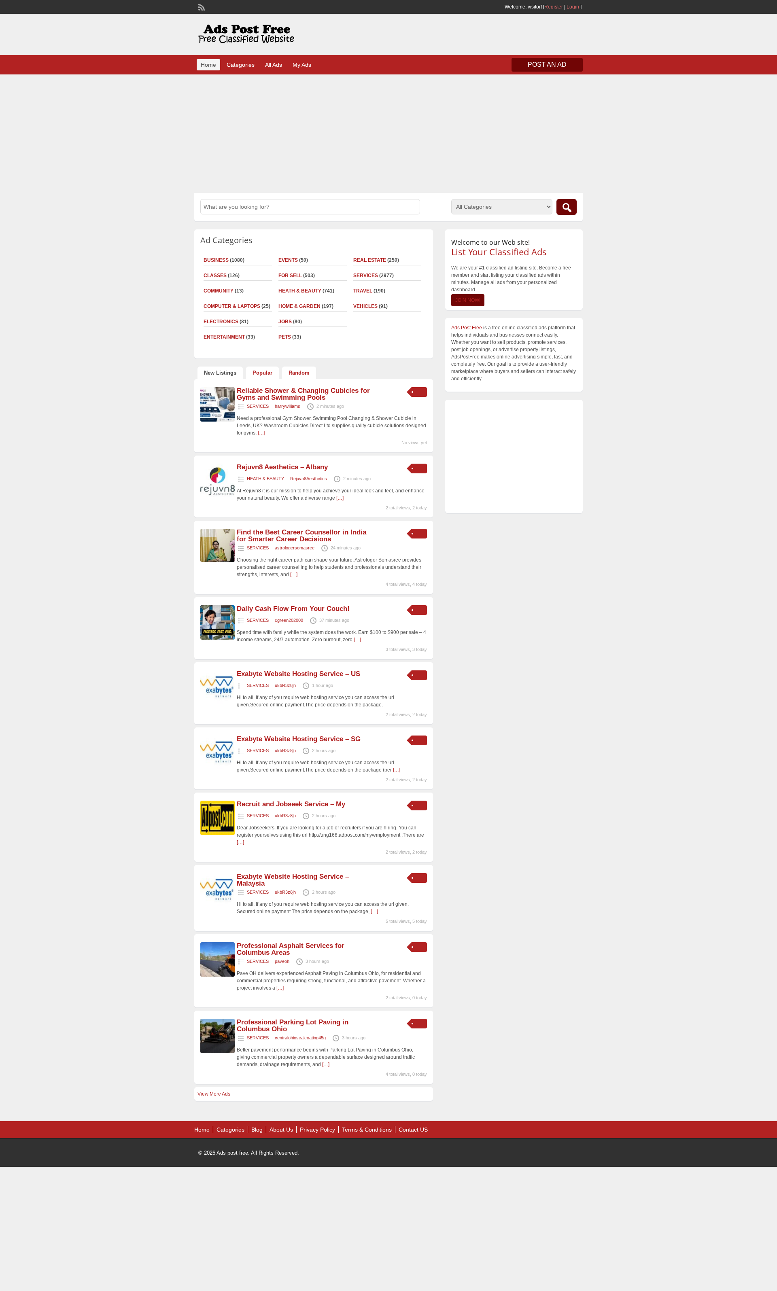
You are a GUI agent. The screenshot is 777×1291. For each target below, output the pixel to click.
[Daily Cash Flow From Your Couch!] (217, 638)
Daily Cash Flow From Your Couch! (293, 609)
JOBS (285, 321)
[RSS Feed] (200, 6)
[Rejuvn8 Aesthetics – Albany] (217, 496)
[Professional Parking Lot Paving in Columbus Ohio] (217, 1051)
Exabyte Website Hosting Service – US (298, 674)
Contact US (413, 1129)
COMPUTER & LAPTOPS (232, 306)
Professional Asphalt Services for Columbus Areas (290, 949)
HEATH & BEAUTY (299, 291)
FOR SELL (290, 275)
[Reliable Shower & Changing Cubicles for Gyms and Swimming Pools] (217, 420)
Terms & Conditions (367, 1129)
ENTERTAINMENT (224, 337)
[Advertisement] (388, 132)
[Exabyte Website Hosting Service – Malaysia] (217, 906)
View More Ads (213, 1094)
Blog (257, 1129)
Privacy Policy (317, 1129)
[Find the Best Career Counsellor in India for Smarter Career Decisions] (217, 560)
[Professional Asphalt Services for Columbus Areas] (217, 975)
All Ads (273, 64)
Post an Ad (547, 64)
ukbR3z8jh (285, 685)
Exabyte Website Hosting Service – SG (299, 739)
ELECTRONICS (221, 321)
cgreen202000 (289, 620)
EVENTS (288, 260)
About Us (281, 1129)
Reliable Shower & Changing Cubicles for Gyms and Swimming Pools (303, 394)
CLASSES (215, 275)
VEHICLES (365, 306)
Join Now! (467, 300)
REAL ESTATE (369, 260)
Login (573, 7)
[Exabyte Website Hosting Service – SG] (217, 768)
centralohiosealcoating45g (300, 1037)
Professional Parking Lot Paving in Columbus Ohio (292, 1025)
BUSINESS (216, 260)
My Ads (302, 64)
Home (208, 64)
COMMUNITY (219, 291)
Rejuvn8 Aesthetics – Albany (282, 467)
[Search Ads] (566, 207)
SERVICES (365, 275)
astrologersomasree (294, 547)
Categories (241, 64)
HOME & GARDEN (299, 306)
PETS (284, 337)
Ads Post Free (466, 328)
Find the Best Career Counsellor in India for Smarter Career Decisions (301, 535)
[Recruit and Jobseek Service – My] (217, 833)
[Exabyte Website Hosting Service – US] (217, 703)
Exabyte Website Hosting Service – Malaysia (293, 880)
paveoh (282, 961)
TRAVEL (362, 291)
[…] (261, 433)
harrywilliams (287, 406)
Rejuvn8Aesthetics (308, 478)
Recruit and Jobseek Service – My (291, 804)
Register (553, 7)
